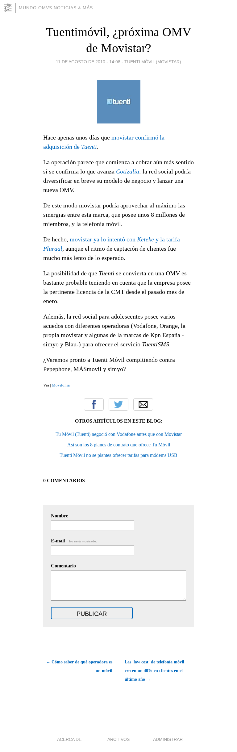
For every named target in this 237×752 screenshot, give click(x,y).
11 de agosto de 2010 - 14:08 (88, 61)
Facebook (94, 404)
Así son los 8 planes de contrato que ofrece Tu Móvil (118, 444)
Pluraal (52, 248)
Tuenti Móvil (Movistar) (152, 61)
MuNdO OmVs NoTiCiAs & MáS (56, 7)
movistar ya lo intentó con (103, 239)
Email (143, 404)
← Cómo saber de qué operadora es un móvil (79, 666)
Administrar (168, 739)
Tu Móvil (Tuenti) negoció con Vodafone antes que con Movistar (119, 434)
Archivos (118, 739)
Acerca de (69, 739)
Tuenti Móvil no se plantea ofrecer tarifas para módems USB (118, 455)
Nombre (59, 515)
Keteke (146, 239)
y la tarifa (168, 239)
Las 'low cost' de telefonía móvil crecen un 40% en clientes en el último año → (154, 671)
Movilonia (61, 385)
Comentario (63, 565)
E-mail (74, 540)
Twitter (118, 404)
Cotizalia (127, 171)
